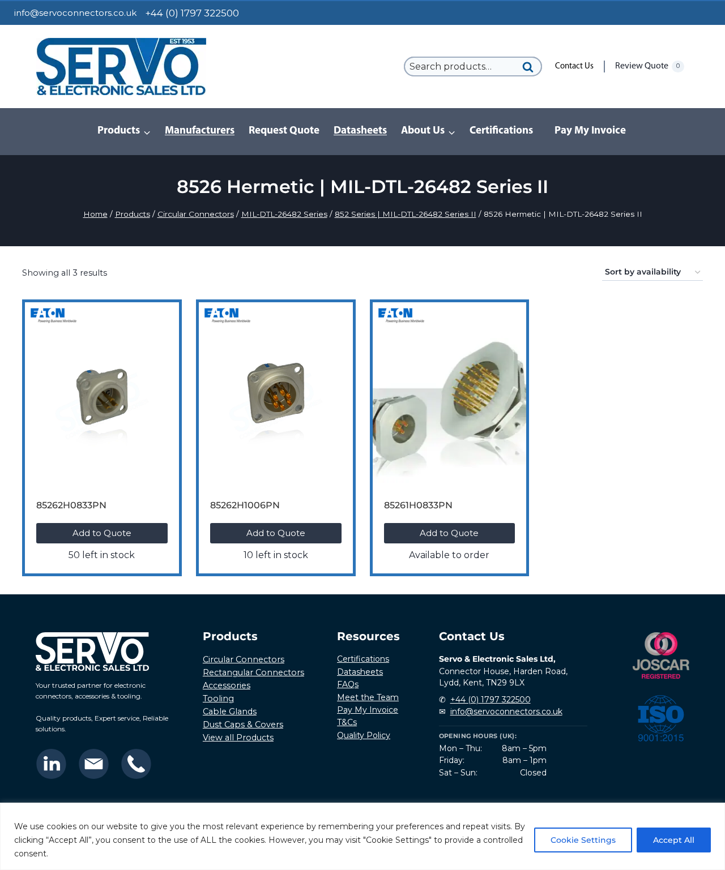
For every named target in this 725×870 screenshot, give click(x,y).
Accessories (226, 685)
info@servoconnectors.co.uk (75, 12)
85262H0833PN (71, 505)
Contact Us (574, 66)
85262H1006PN (245, 505)
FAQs (348, 684)
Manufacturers (199, 131)
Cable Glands (230, 711)
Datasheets (360, 131)
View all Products (238, 737)
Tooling (218, 698)
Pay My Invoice (590, 131)
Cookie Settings (583, 840)
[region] (362, 836)
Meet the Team (368, 697)
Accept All (673, 840)
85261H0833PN (418, 505)
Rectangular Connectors (253, 672)
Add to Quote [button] (101, 533)
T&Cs (347, 722)
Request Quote (284, 131)
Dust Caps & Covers (243, 724)
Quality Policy (363, 735)
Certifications (501, 131)
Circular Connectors (243, 659)
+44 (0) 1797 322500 (490, 700)
